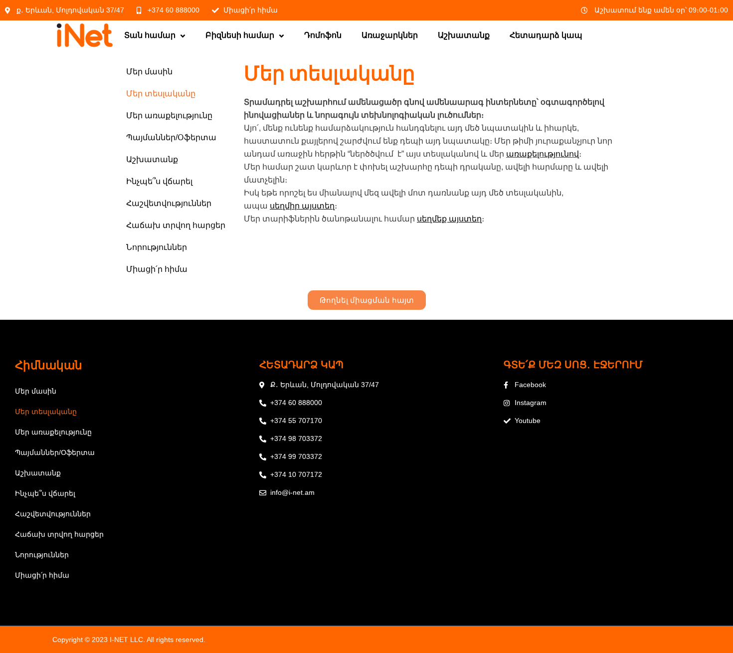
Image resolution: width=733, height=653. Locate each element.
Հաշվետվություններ (168, 203)
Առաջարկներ (390, 35)
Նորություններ (156, 247)
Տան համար (150, 35)
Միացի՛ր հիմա (156, 269)
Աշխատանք (464, 35)
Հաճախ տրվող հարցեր (175, 225)
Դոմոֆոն (323, 35)
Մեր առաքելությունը (169, 115)
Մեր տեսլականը (160, 93)
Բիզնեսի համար (239, 35)
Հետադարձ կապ (546, 35)
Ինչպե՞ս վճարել (159, 181)
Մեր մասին (149, 71)
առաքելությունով (542, 154)
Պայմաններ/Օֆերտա (171, 137)
